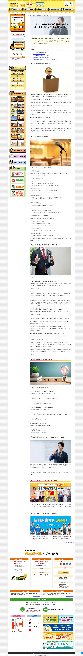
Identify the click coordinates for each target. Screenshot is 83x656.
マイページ (66, 3)
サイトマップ (24, 653)
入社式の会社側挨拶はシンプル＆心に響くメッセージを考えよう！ (45, 59)
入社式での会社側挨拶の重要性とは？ (40, 52)
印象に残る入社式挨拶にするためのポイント (41, 57)
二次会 (20, 58)
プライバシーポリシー (29, 653)
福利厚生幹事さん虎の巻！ (69, 542)
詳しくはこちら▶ (36, 596)
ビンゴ (13, 59)
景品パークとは (16, 9)
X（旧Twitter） (35, 623)
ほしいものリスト (71, 3)
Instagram (34, 619)
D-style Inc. (40, 655)
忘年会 (18, 59)
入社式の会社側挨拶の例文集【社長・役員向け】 (42, 55)
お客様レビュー (42, 9)
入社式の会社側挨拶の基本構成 (39, 54)
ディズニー (21, 59)
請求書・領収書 (55, 9)
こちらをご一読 (50, 602)
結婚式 (18, 58)
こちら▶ (23, 566)
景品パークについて (43, 653)
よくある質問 (68, 9)
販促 (22, 58)
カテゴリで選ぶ (29, 9)
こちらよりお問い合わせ (47, 604)
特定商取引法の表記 (37, 653)
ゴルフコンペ (14, 58)
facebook (34, 626)
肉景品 (16, 59)
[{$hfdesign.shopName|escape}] (17, 6)
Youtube (34, 629)
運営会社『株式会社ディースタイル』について (54, 653)
